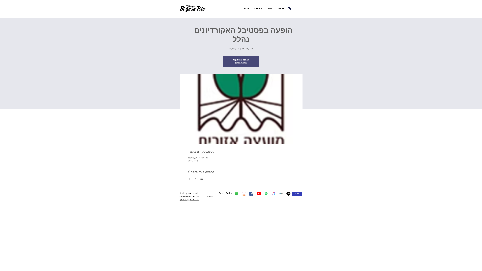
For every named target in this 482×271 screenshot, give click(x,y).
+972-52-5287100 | (188, 196)
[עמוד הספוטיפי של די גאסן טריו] (266, 194)
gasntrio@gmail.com (189, 199)
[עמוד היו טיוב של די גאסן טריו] (259, 194)
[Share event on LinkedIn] (201, 179)
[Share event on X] (195, 179)
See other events (241, 62)
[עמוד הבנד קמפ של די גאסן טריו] (281, 194)
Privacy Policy (225, 193)
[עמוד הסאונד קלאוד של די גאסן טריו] (288, 194)
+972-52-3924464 (205, 196)
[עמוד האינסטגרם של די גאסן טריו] (244, 194)
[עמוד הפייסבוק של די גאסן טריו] (251, 194)
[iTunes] (274, 194)
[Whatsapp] (237, 194)
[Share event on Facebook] (189, 179)
